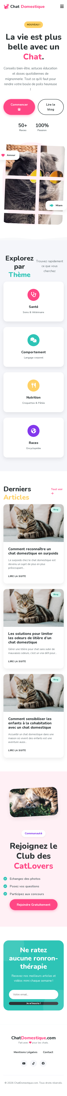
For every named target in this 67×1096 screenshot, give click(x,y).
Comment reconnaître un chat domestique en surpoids (33, 551)
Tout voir (57, 489)
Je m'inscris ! (33, 1003)
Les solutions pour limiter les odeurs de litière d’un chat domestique (30, 638)
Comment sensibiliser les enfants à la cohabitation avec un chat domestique (30, 723)
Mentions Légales (25, 1052)
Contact (48, 1052)
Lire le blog (50, 107)
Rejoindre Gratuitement (33, 905)
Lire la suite (17, 576)
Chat (27, 6)
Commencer (19, 105)
